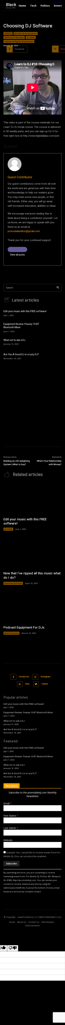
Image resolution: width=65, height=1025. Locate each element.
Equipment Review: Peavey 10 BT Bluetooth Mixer (21, 325)
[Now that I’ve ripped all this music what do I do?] (32, 552)
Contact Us (33, 922)
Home (12, 922)
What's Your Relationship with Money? (49, 462)
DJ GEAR (31, 37)
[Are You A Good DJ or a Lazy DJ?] (56, 355)
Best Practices (11, 633)
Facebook (24, 676)
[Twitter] (36, 684)
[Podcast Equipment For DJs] (32, 607)
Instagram (46, 676)
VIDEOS (8, 33)
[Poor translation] (12, 948)
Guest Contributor (20, 177)
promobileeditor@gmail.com (24, 231)
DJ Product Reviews (14, 37)
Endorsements (32, 925)
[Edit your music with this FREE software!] (56, 312)
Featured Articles (13, 583)
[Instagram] (35, 677)
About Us (21, 922)
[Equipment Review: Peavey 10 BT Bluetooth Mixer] (56, 327)
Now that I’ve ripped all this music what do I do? (31, 575)
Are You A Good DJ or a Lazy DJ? (21, 354)
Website (7, 840)
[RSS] (20, 684)
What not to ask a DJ (14, 340)
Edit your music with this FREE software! (24, 311)
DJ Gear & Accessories (26, 33)
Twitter (44, 683)
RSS (27, 683)
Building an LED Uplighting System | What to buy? (16, 462)
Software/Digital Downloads (19, 41)
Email (7, 803)
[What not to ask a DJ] (56, 341)
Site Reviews (47, 922)
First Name (10, 815)
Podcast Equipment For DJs (23, 627)
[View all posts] (17, 249)
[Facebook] (13, 677)
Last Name (10, 828)
